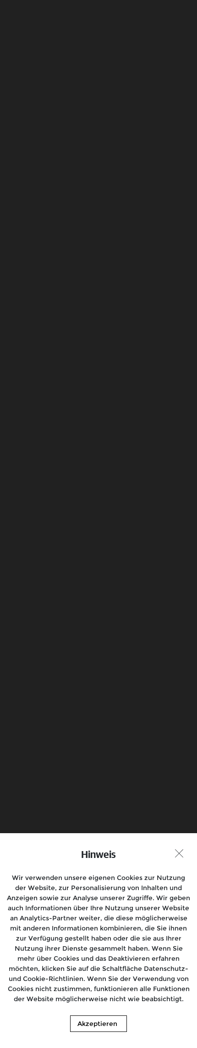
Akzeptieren (97, 1024)
